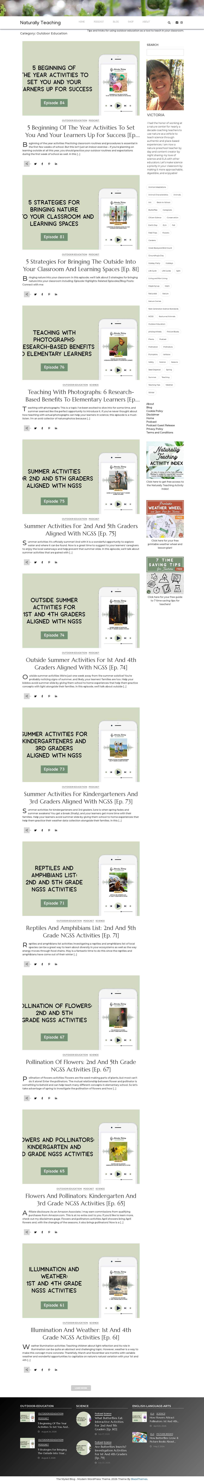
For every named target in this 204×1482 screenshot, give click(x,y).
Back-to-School (163, 202)
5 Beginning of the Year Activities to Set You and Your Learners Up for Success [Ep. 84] (80, 131)
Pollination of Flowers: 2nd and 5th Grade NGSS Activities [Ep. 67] (81, 1065)
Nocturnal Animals (167, 316)
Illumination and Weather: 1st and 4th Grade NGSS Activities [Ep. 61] (81, 1333)
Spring (169, 369)
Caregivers (167, 210)
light (178, 271)
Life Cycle (152, 271)
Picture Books (173, 331)
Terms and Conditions (159, 432)
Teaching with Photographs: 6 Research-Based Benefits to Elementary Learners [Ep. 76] (81, 395)
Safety (151, 362)
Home (82, 22)
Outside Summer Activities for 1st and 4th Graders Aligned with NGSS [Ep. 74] (81, 663)
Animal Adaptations (157, 187)
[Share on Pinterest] (49, 164)
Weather (169, 385)
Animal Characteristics (158, 195)
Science (162, 362)
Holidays (169, 263)
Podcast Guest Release (160, 425)
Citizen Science (154, 217)
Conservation (172, 217)
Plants (151, 339)
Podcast (99, 22)
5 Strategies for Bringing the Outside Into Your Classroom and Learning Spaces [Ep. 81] (81, 265)
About (146, 22)
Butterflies (152, 210)
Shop (130, 22)
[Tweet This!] (35, 164)
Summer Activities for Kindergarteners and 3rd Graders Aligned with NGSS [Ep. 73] (81, 798)
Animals (177, 195)
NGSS (150, 316)
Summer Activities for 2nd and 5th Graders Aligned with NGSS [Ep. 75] (81, 530)
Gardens (152, 240)
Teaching (166, 377)
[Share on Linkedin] (56, 164)
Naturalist (152, 293)
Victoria (155, 115)
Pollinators (168, 347)
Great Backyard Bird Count (160, 248)
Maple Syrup (153, 286)
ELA (165, 225)
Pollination (153, 347)
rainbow (166, 354)
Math (167, 286)
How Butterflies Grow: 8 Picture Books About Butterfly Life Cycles (164, 1439)
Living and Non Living (157, 278)
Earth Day (152, 225)
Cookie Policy (154, 411)
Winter (151, 392)
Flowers (165, 233)
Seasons (174, 362)
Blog (116, 22)
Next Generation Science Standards (163, 309)
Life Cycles (166, 271)
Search (152, 45)
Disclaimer (152, 414)
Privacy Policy (154, 429)
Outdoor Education (156, 324)
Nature (165, 293)
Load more (81, 1388)
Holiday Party (154, 263)
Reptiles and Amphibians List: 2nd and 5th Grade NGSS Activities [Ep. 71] (81, 931)
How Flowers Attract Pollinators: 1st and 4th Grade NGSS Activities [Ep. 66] (165, 1419)
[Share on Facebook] (42, 164)
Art (149, 202)
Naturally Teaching (40, 23)
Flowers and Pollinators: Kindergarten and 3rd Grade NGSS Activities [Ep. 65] (81, 1199)
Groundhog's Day (156, 255)
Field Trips (152, 233)
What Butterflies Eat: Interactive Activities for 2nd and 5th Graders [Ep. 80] (109, 1423)
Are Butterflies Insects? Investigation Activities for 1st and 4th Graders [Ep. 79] (111, 1452)
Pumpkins (153, 354)
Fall (173, 225)
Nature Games (154, 301)
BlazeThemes (139, 1479)
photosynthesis (154, 331)
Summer (152, 377)
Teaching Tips (154, 385)
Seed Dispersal (154, 369)
